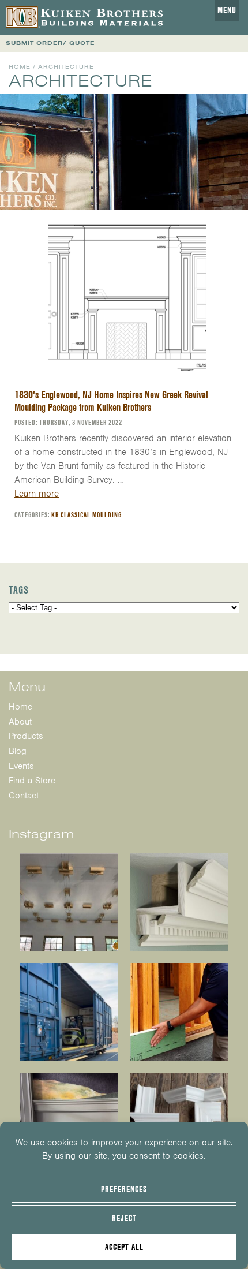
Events (21, 766)
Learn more (36, 493)
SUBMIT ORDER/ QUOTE (50, 43)
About (20, 721)
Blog (18, 751)
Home (20, 66)
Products (26, 736)
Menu (226, 10)
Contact (24, 795)
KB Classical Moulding (86, 515)
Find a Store (32, 780)
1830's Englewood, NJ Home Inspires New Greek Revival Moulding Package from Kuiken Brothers (111, 401)
